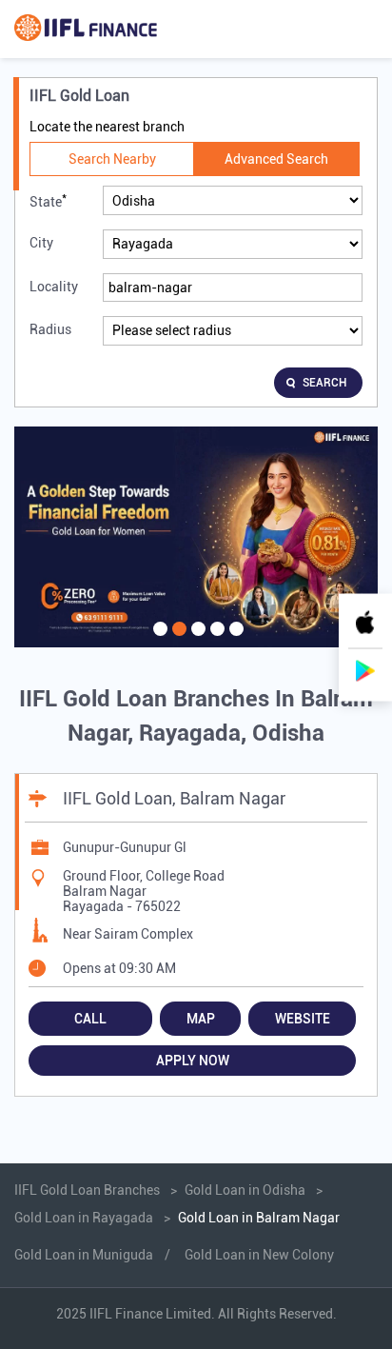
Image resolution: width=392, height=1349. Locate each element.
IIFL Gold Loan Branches (88, 1190)
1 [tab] (158, 640)
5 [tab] (234, 640)
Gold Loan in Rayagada (83, 1217)
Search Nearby (112, 159)
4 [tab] (215, 640)
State (48, 200)
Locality (53, 286)
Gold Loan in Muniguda (83, 1254)
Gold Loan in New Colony (259, 1254)
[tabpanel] (196, 537)
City (41, 242)
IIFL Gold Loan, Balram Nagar (174, 798)
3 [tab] (196, 640)
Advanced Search (276, 159)
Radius (50, 329)
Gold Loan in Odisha (245, 1190)
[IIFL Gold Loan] (85, 29)
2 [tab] (177, 640)
